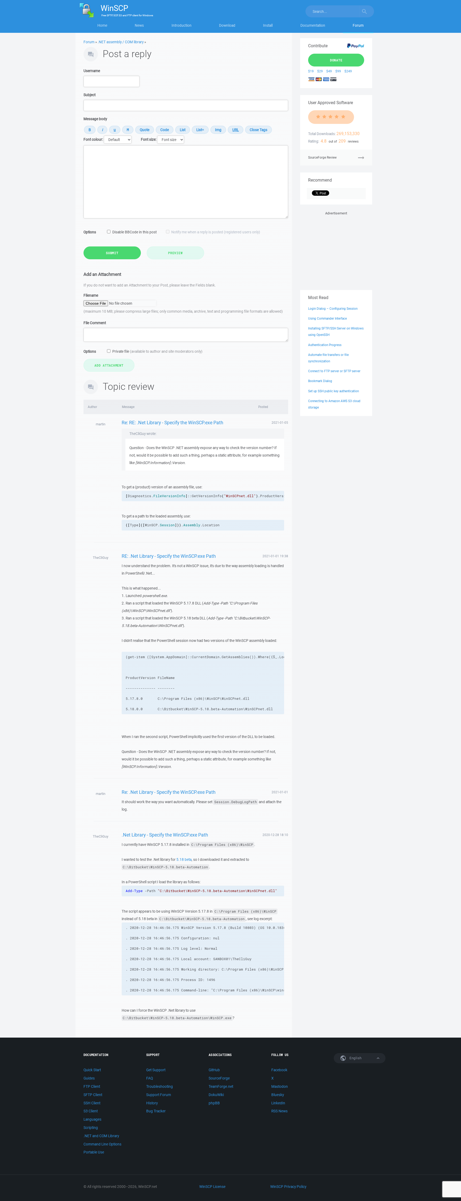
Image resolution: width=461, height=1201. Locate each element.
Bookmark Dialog (320, 381)
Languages (92, 1119)
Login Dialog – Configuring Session (332, 309)
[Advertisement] (336, 249)
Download (227, 25)
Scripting (91, 1127)
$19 (311, 71)
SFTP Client (93, 1094)
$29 (320, 71)
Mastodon (279, 1086)
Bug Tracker (156, 1111)
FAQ (149, 1078)
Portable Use (94, 1152)
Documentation (312, 25)
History (152, 1103)
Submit (112, 253)
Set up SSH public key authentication (333, 391)
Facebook (279, 1069)
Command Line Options (102, 1144)
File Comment (95, 322)
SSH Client (92, 1103)
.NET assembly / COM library (121, 42)
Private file (157, 351)
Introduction (182, 25)
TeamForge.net (221, 1086)
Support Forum (158, 1094)
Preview (175, 253)
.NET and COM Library (101, 1135)
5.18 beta (184, 859)
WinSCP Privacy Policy (288, 1186)
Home (102, 25)
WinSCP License (212, 1186)
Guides (89, 1078)
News (139, 25)
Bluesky (277, 1094)
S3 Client (91, 1111)
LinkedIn (278, 1103)
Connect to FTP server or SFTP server (334, 371)
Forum (358, 25)
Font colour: (93, 139)
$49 (329, 71)
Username (92, 70)
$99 (338, 71)
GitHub (214, 1069)
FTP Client (92, 1086)
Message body (95, 118)
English (355, 1058)
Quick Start (92, 1069)
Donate (336, 60)
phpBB (214, 1103)
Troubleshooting (159, 1086)
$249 (348, 71)
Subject (90, 94)
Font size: (148, 139)
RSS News (279, 1111)
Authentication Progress (324, 345)
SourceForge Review (322, 157)
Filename (91, 295)
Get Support (155, 1069)
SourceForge (219, 1078)
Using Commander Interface (327, 318)
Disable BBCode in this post (134, 232)
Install (268, 25)
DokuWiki (216, 1094)
